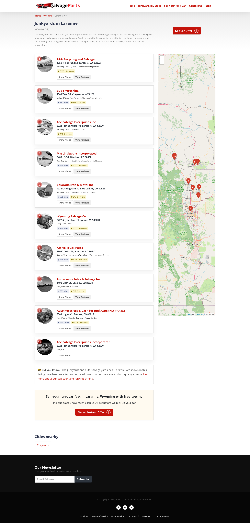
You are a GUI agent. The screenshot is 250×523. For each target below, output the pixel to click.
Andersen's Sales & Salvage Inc (78, 279)
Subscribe (83, 479)
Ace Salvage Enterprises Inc (76, 122)
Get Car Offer (184, 31)
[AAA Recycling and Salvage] (45, 64)
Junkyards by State (149, 5)
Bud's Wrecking (68, 91)
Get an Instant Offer (92, 412)
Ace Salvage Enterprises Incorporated (83, 342)
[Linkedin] (131, 507)
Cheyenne (43, 445)
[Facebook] (118, 507)
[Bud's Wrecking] (45, 95)
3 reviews (70, 71)
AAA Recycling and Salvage (76, 59)
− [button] (162, 62)
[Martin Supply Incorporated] (45, 158)
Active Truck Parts (70, 248)
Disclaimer (84, 516)
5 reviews (83, 165)
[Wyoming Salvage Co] (45, 221)
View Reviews (82, 77)
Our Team (132, 516)
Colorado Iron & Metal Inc (75, 185)
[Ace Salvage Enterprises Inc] (45, 127)
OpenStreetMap (200, 314)
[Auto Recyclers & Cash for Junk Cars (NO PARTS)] (45, 315)
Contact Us (195, 5)
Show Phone (65, 77)
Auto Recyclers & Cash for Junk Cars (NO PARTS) (91, 311)
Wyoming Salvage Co (71, 216)
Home (131, 5)
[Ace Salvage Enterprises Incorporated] (45, 347)
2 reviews (68, 134)
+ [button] (162, 58)
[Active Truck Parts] (45, 252)
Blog (208, 5)
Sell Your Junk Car (175, 5)
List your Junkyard (161, 516)
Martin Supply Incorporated (77, 153)
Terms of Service (100, 516)
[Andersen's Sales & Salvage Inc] (45, 284)
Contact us (145, 516)
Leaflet (189, 314)
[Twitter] (125, 507)
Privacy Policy (117, 516)
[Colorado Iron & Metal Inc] (45, 189)
